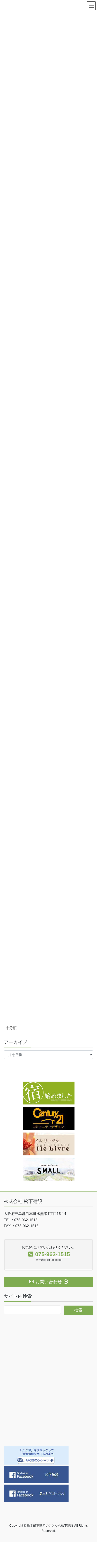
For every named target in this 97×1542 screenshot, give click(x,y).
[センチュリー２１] (48, 1118)
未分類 (11, 1028)
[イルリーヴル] (48, 1144)
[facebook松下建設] (36, 1474)
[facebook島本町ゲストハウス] (36, 1493)
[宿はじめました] (48, 1093)
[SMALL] (48, 1169)
